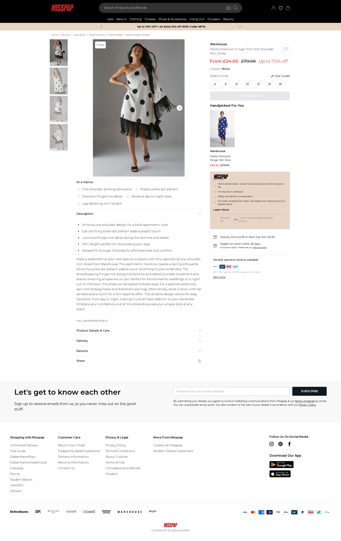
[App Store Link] (281, 469)
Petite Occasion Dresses (137, 34)
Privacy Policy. (307, 404)
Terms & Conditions (120, 451)
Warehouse (218, 44)
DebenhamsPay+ (23, 456)
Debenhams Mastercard (28, 462)
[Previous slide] (101, 26)
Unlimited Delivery (24, 445)
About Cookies (117, 456)
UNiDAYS (16, 485)
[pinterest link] (280, 444)
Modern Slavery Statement (173, 451)
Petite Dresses (115, 34)
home (54, 34)
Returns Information (73, 462)
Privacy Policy (116, 445)
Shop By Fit (80, 34)
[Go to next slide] (179, 108)
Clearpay (16, 468)
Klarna (15, 474)
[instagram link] (271, 444)
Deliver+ (16, 491)
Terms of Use (115, 462)
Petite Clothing (97, 34)
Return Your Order (71, 445)
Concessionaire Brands (123, 468)
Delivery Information (73, 456)
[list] (139, 108)
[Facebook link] (289, 444)
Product (112, 474)
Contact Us (66, 468)
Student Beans (21, 479)
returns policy (260, 247)
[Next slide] (240, 26)
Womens (65, 34)
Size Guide (18, 451)
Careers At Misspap (167, 445)
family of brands (305, 401)
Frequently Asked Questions (79, 451)
